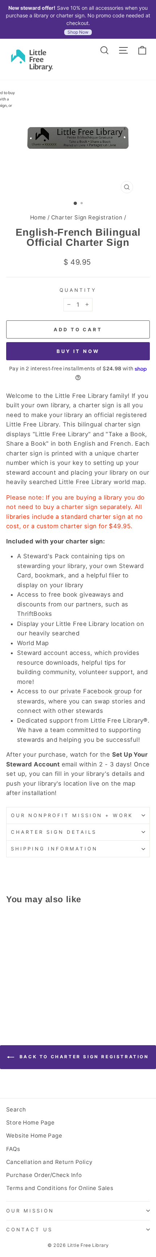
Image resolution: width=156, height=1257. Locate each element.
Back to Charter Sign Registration (83, 1056)
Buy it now (78, 351)
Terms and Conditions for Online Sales (59, 1188)
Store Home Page (30, 1122)
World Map (33, 643)
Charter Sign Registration (86, 217)
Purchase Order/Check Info (44, 1175)
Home (38, 217)
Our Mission (30, 1211)
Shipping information (54, 849)
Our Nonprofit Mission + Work (72, 815)
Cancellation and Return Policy (49, 1162)
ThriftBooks (34, 613)
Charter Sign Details (54, 832)
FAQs (13, 1148)
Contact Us (29, 1229)
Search (16, 1109)
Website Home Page (34, 1135)
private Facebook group (96, 691)
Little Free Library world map (101, 481)
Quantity (78, 290)
